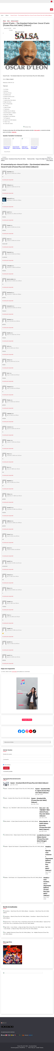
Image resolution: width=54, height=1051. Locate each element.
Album (4, 20)
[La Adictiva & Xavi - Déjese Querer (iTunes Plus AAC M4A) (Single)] (19, 835)
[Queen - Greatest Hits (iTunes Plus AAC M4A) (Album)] (16, 798)
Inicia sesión (37, 130)
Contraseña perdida (7, 771)
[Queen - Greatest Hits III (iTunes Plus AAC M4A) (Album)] (6, 784)
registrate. (14, 132)
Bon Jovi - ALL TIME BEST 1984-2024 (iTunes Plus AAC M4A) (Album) (45, 812)
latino (8, 20)
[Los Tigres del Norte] (12, 964)
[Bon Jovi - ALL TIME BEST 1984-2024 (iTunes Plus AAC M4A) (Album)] (20, 808)
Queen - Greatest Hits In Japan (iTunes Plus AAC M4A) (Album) (42, 791)
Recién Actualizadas (10, 907)
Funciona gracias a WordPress (18, 1047)
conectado (14, 671)
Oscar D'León (7, 151)
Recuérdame (7, 764)
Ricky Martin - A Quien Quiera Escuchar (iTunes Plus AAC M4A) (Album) (45, 825)
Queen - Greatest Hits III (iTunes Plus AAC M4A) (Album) (29, 783)
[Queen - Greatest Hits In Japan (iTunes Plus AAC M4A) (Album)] (18, 788)
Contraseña (6, 759)
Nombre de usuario (7, 754)
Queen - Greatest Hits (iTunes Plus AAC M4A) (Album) (39, 800)
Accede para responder (7, 179)
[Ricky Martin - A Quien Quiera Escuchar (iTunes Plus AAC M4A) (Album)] (20, 821)
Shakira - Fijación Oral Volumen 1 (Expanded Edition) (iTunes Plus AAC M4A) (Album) (49, 858)
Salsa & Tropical (14, 20)
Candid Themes (39, 1047)
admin (14, 28)
